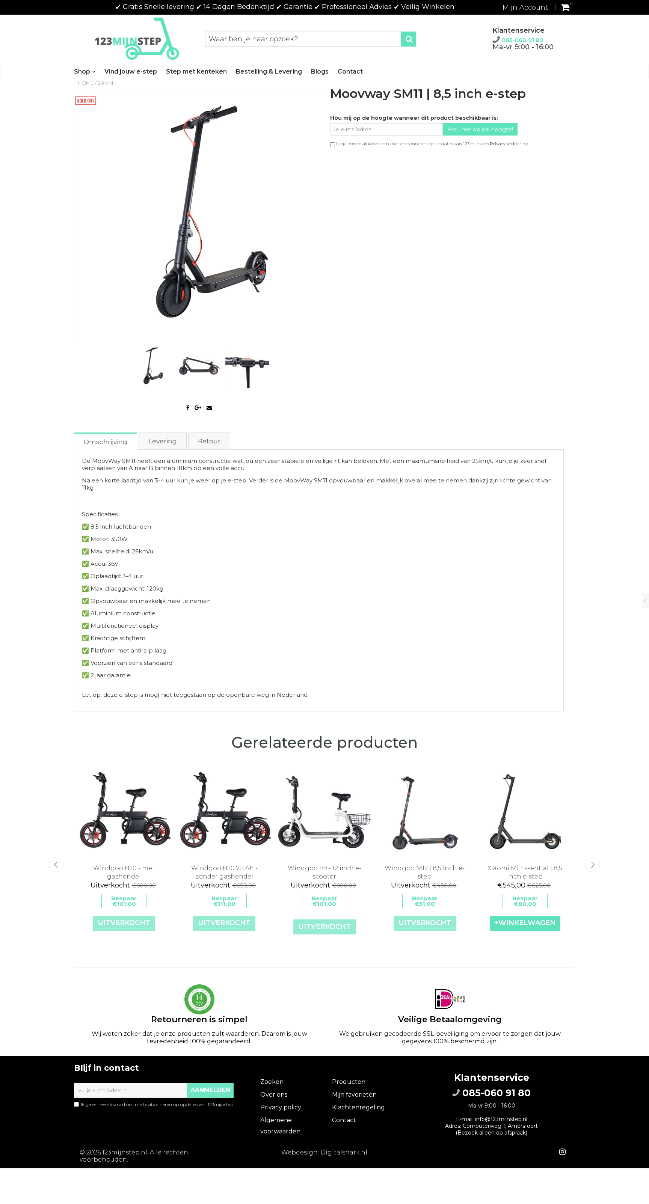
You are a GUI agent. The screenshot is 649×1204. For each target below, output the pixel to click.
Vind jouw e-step (130, 71)
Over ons (273, 1094)
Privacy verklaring (509, 143)
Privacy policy (280, 1107)
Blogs (320, 71)
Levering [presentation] (162, 441)
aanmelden (210, 1090)
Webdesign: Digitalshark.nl (324, 1152)
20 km (105, 83)
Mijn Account (525, 7)
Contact (350, 71)
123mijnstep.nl (124, 1152)
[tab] (106, 440)
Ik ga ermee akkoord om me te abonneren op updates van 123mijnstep (153, 1107)
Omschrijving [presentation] (105, 442)
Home (86, 83)
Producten (348, 1081)
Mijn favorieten (354, 1094)
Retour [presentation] (209, 441)
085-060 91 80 (521, 40)
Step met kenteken (196, 71)
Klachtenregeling (358, 1107)
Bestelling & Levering (269, 71)
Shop (83, 71)
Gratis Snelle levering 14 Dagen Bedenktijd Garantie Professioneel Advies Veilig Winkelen (284, 7)
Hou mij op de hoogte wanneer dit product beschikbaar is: (414, 118)
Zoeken (272, 1081)
